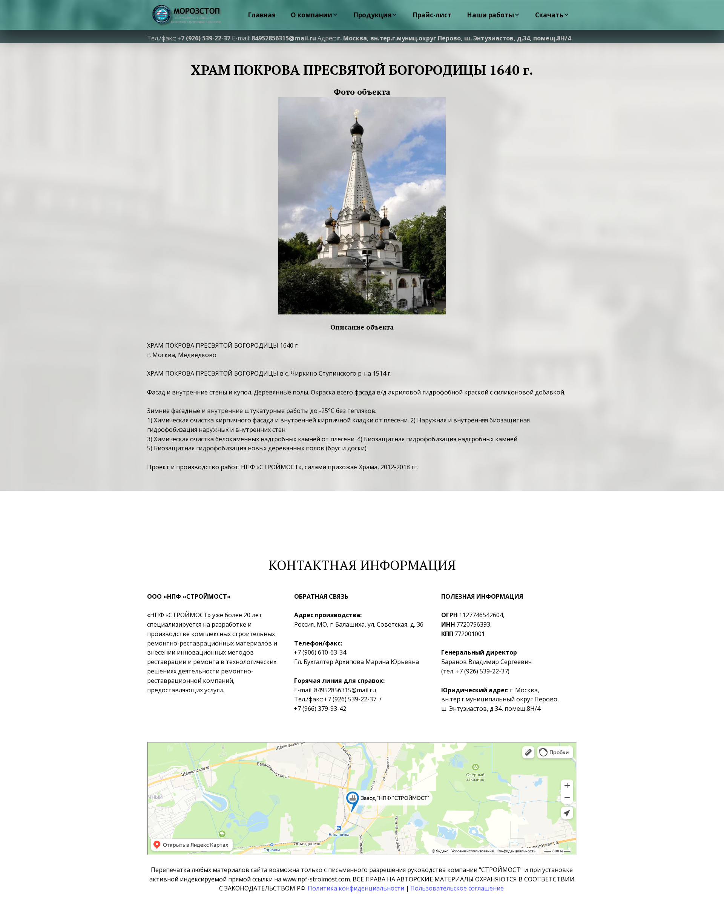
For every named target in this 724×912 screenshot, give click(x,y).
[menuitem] (261, 15)
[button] (314, 15)
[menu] (406, 15)
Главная (262, 15)
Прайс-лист (432, 15)
